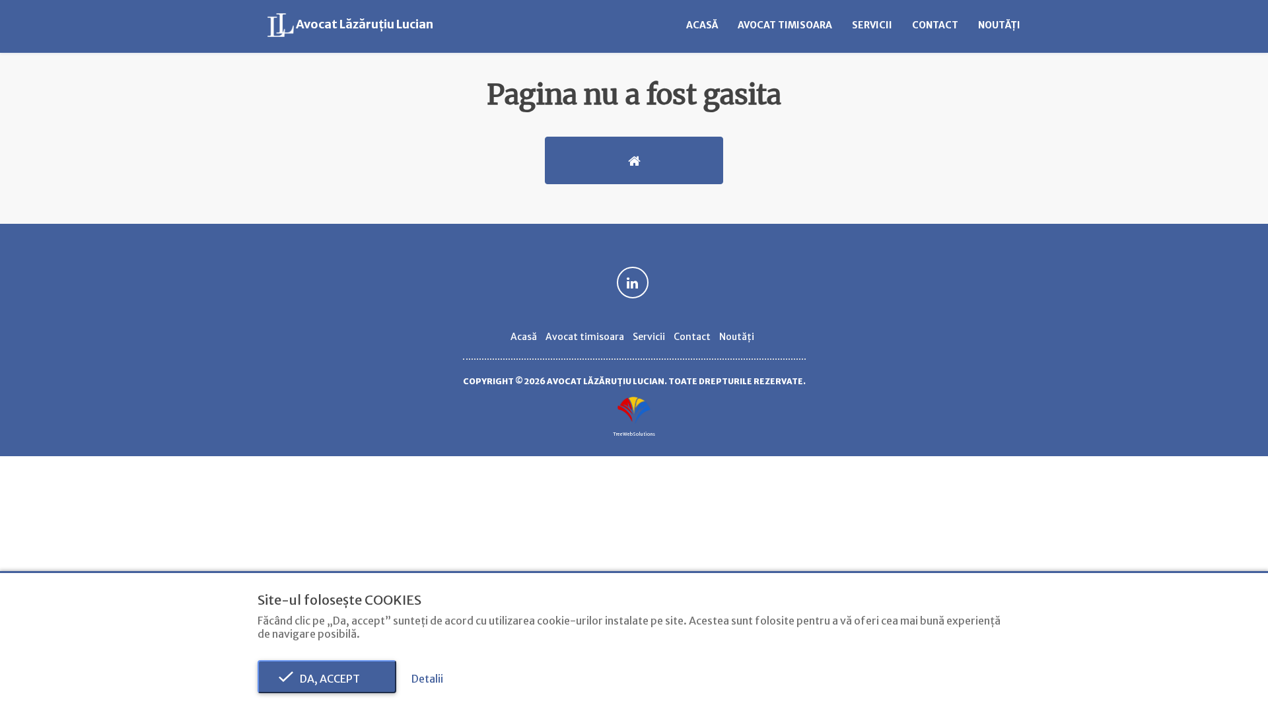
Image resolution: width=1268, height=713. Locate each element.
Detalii (427, 678)
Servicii (872, 25)
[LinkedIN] (633, 284)
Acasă (702, 25)
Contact (935, 25)
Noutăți (999, 25)
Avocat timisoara (785, 25)
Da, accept (327, 678)
